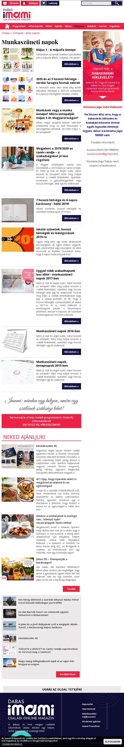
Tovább (71, 588)
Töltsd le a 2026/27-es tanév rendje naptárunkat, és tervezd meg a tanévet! (48, 650)
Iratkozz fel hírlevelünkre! (41, 424)
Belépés (33, 3)
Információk (36, 26)
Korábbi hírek (68, 674)
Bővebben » (71, 64)
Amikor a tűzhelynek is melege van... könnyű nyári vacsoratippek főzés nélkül (56, 519)
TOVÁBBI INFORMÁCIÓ (12, 744)
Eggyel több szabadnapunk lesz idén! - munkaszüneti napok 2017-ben (55, 274)
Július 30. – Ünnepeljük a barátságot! (51, 560)
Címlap (7, 26)
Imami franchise (91, 726)
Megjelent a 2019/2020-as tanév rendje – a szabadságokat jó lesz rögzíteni (54, 154)
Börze (68, 26)
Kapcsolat (87, 704)
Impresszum (88, 708)
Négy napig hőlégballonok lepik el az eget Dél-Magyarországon (46, 662)
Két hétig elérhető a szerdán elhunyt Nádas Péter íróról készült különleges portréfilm (48, 601)
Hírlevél (14, 3)
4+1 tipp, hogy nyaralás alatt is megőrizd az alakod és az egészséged (56, 482)
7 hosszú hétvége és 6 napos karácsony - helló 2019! (56, 202)
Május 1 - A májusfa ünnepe (56, 50)
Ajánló (58, 26)
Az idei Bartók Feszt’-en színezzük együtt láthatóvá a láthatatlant (43, 613)
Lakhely (53, 3)
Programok (19, 26)
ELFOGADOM (112, 741)
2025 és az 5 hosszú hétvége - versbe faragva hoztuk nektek (58, 81)
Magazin (79, 26)
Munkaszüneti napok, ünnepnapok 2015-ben (52, 363)
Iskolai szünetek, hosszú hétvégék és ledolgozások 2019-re (55, 233)
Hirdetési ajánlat (91, 721)
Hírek (49, 26)
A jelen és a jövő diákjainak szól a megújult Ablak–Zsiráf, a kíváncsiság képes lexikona (48, 626)
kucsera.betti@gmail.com (102, 154)
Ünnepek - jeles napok (26, 33)
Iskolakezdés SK (46, 446)
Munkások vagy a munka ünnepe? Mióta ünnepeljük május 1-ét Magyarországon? (57, 114)
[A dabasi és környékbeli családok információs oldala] (16, 14)
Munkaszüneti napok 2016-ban (58, 331)
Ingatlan (114, 26)
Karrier (103, 26)
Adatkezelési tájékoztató (89, 715)
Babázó (91, 26)
